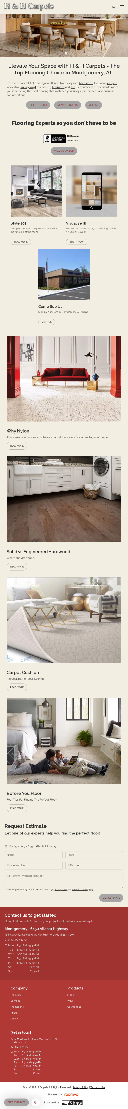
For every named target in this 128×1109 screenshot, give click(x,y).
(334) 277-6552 (17, 940)
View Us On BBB (64, 150)
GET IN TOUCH (38, 105)
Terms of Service (80, 889)
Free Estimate (16, 1102)
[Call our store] (36, 1102)
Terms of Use (97, 1087)
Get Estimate (111, 897)
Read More (21, 242)
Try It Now (77, 242)
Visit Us (47, 322)
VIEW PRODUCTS (68, 105)
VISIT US (93, 105)
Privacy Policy (60, 889)
